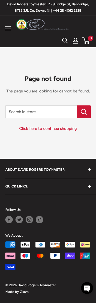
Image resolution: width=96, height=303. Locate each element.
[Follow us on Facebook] (9, 219)
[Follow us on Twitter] (19, 219)
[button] (87, 288)
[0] (86, 40)
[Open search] (65, 41)
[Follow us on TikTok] (39, 219)
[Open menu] (8, 28)
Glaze (24, 292)
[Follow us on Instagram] (29, 219)
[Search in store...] (84, 111)
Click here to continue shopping (48, 128)
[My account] (75, 41)
